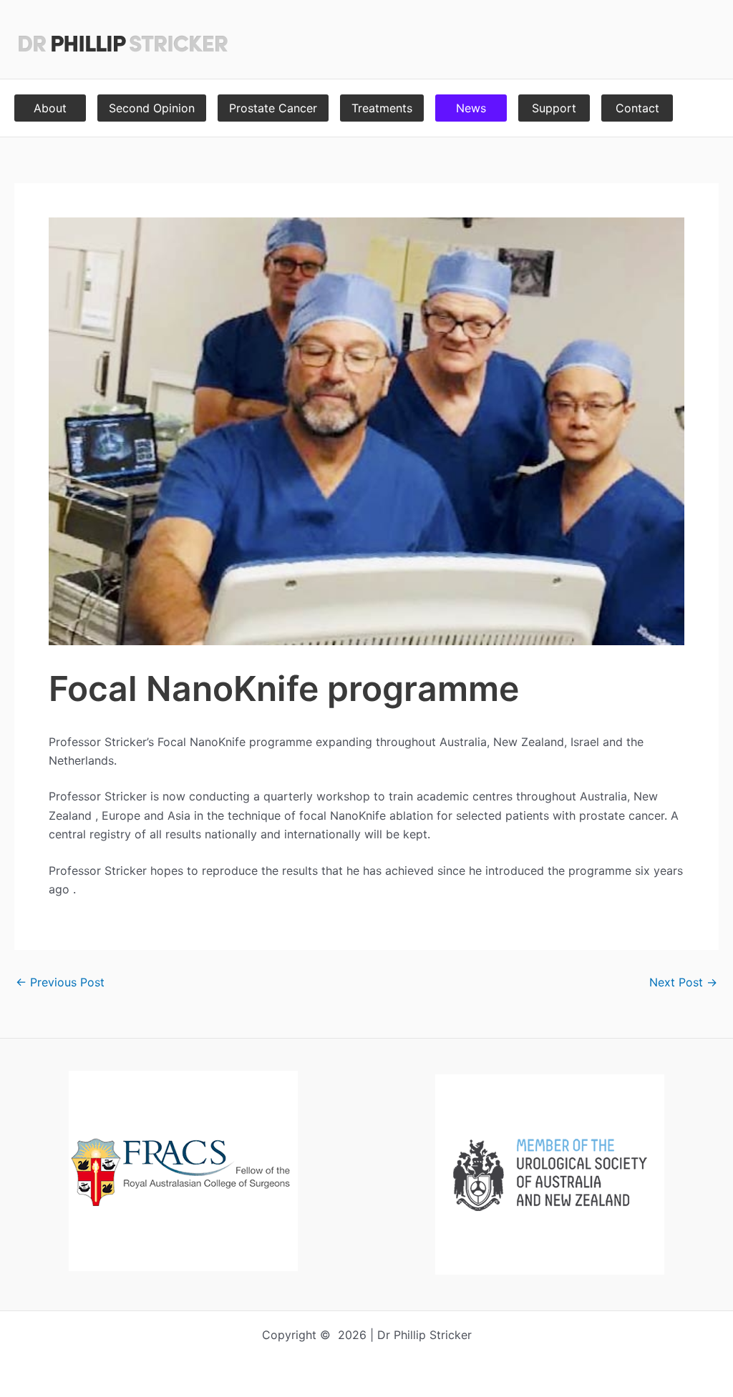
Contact (637, 108)
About (50, 108)
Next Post (683, 982)
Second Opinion (152, 108)
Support (554, 108)
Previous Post (60, 982)
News (471, 108)
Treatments (381, 108)
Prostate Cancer (273, 108)
